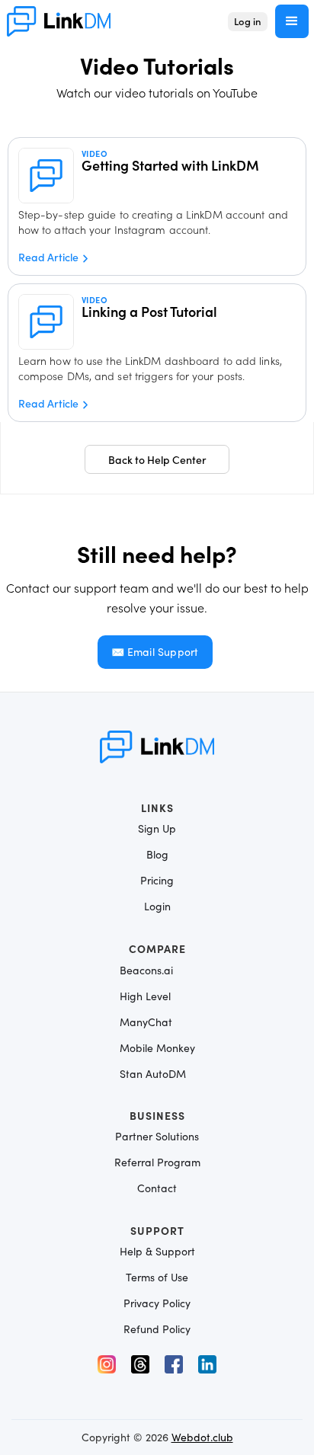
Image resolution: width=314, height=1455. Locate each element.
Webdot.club (202, 1437)
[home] (59, 21)
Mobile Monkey (157, 1048)
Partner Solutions (157, 1136)
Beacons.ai (146, 970)
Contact (157, 1188)
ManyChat (146, 1022)
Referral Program (157, 1162)
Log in (247, 21)
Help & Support (157, 1252)
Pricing (157, 881)
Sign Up (157, 829)
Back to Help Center (157, 459)
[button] (292, 21)
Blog (157, 855)
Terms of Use (157, 1277)
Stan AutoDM (153, 1073)
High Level (145, 996)
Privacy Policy (157, 1303)
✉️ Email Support (155, 651)
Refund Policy (157, 1329)
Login (157, 906)
